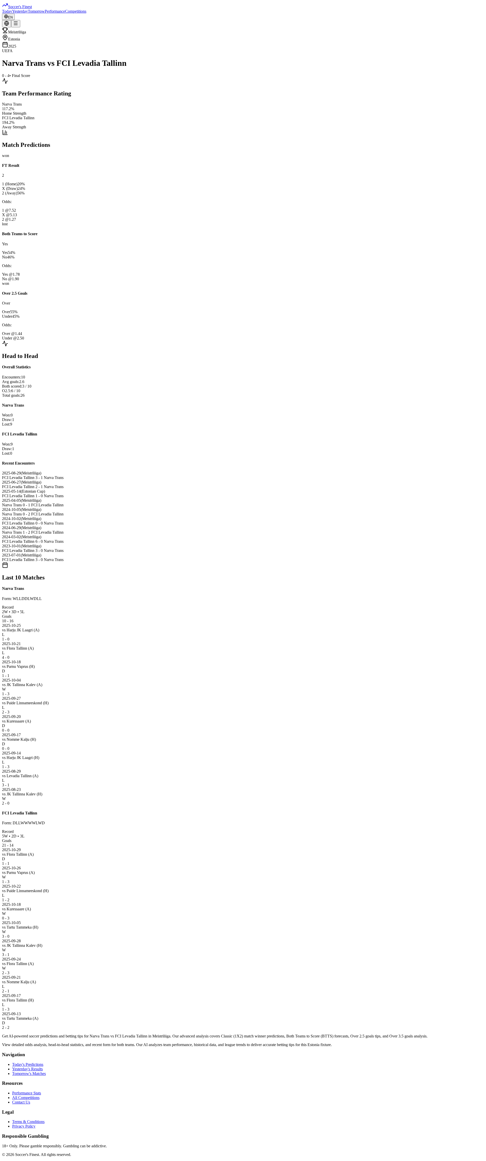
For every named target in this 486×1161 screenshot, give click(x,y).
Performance (55, 11)
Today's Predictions (27, 1064)
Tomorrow (36, 11)
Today (7, 11)
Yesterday (20, 11)
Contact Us (21, 1102)
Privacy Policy (23, 1126)
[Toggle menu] (15, 23)
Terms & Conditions (28, 1121)
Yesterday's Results (27, 1069)
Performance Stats (26, 1093)
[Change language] (6, 23)
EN (10, 17)
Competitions (75, 11)
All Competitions (25, 1097)
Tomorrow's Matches (29, 1073)
